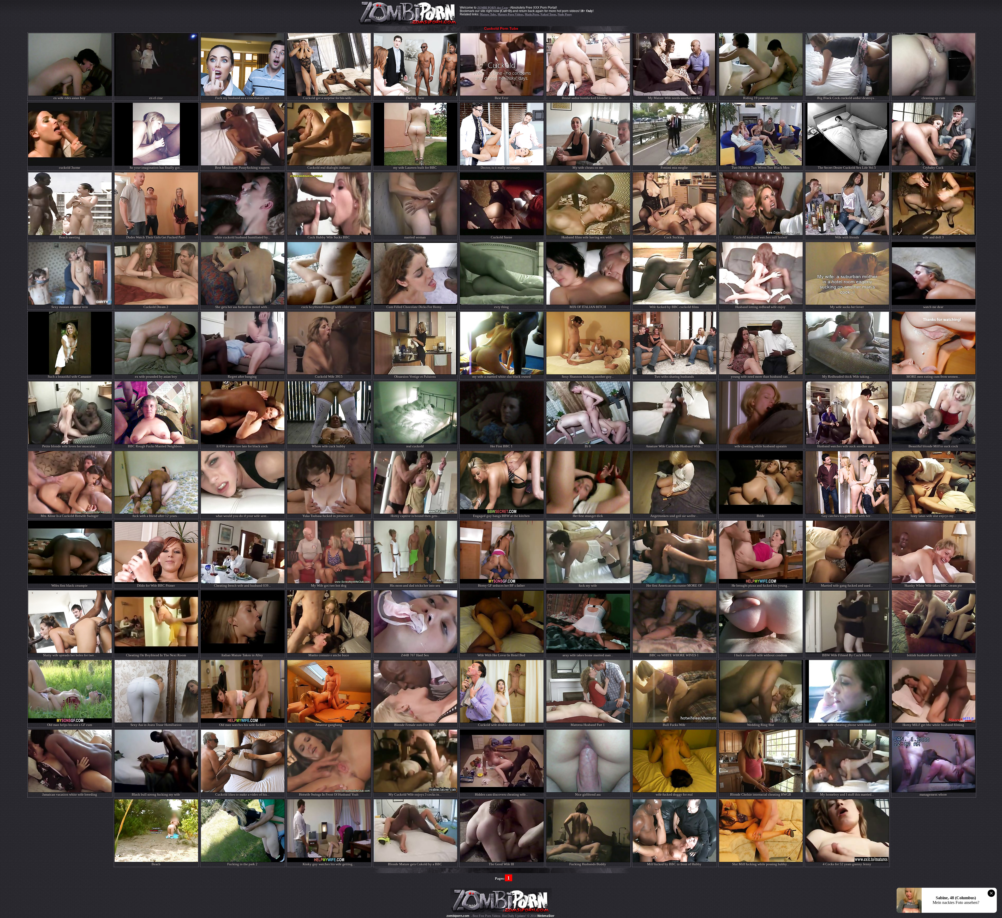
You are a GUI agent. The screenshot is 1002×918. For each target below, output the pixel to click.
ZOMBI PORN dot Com (492, 7)
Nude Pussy (565, 14)
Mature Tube (488, 14)
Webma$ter (545, 916)
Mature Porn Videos (510, 14)
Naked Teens (548, 14)
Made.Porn (532, 14)
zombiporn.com (457, 916)
